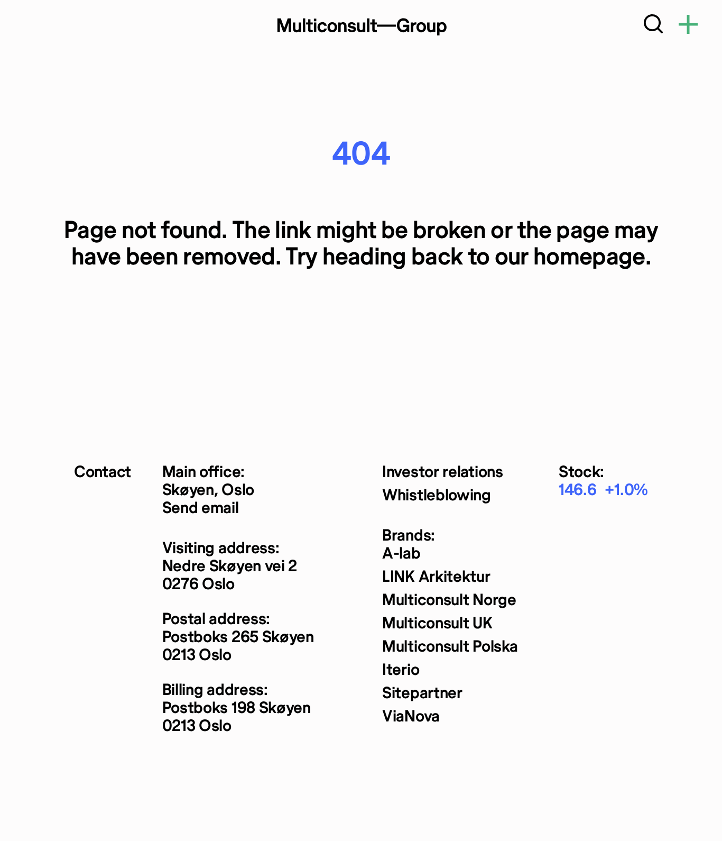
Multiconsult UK (437, 624)
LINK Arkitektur (436, 577)
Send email (200, 508)
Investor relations (442, 472)
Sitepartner (422, 693)
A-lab (401, 554)
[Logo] (361, 26)
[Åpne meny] (688, 26)
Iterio (400, 670)
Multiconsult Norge (449, 600)
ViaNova (411, 717)
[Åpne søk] (653, 26)
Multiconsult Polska (449, 647)
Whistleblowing (436, 496)
